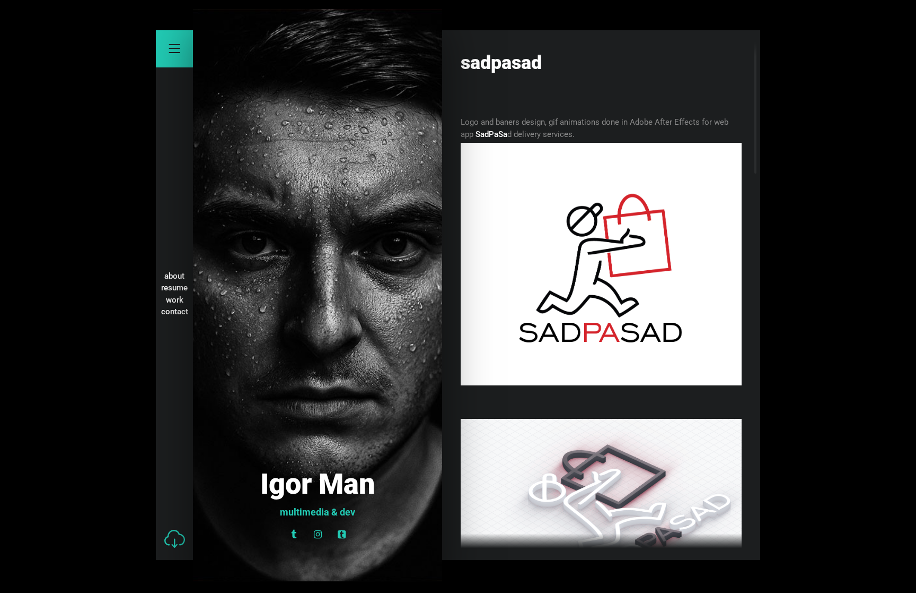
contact (174, 311)
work (174, 300)
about (174, 276)
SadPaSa (491, 134)
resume (174, 288)
